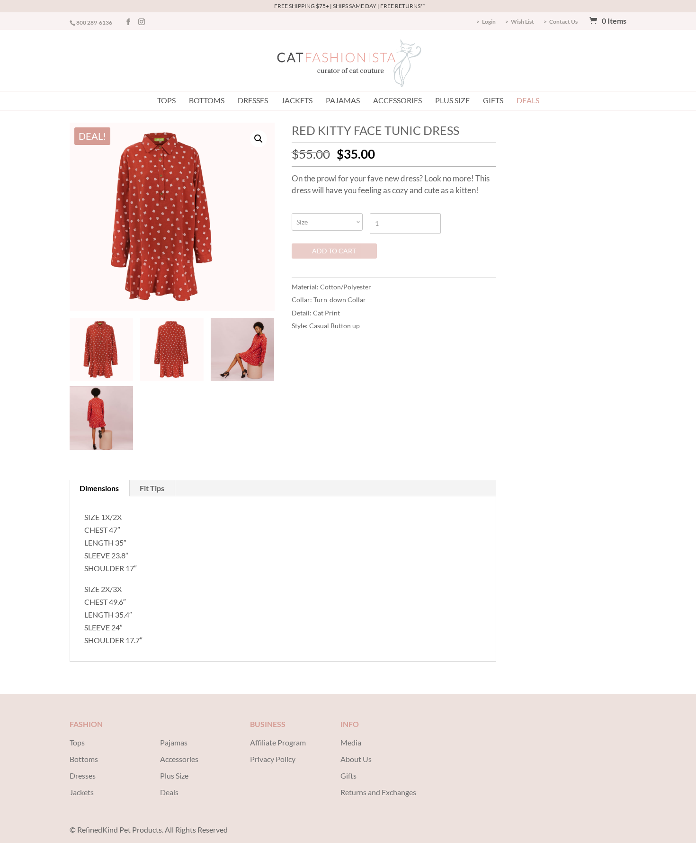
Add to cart (334, 251)
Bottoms (206, 100)
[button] (258, 138)
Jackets (296, 100)
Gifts (493, 100)
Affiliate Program (278, 742)
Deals (528, 100)
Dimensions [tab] (99, 488)
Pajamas (343, 100)
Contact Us (563, 22)
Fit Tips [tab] (152, 488)
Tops (166, 100)
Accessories (397, 100)
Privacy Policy (272, 758)
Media (350, 742)
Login (489, 22)
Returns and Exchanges (378, 792)
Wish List (522, 22)
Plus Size (452, 100)
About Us (356, 758)
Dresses (253, 100)
